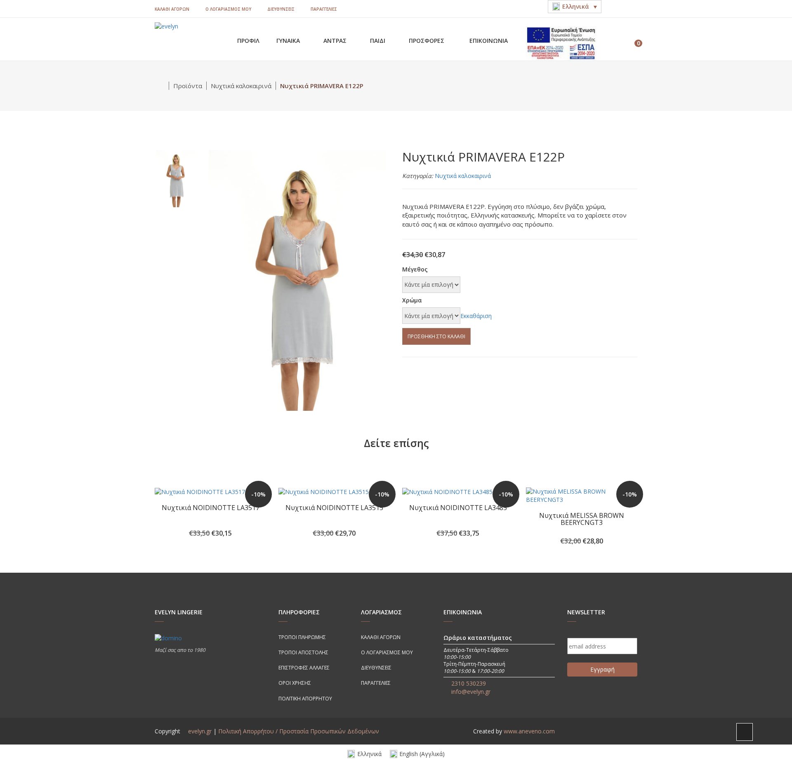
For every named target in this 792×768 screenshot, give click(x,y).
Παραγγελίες (324, 9)
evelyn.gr (200, 731)
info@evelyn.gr (470, 691)
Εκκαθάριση (476, 316)
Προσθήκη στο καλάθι (436, 336)
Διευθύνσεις (281, 9)
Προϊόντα (187, 86)
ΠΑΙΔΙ (378, 40)
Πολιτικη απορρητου (305, 698)
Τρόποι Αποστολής (303, 652)
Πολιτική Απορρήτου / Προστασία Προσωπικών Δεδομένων (298, 731)
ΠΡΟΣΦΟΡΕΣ (427, 40)
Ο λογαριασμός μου (228, 9)
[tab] (175, 178)
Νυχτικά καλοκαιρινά (241, 86)
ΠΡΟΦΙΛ (248, 40)
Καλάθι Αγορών (172, 9)
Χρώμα (412, 300)
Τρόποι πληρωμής (302, 637)
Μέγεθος (415, 269)
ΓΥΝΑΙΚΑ (289, 40)
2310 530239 (468, 683)
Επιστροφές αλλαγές (304, 667)
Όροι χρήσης (294, 682)
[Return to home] (162, 86)
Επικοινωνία (488, 40)
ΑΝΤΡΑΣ (335, 40)
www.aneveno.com (529, 731)
